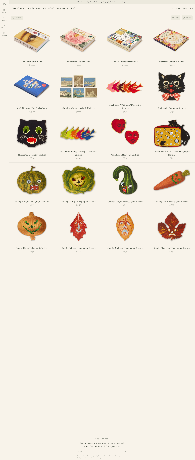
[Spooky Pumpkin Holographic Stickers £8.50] (32, 178)
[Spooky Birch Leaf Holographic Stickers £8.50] (125, 224)
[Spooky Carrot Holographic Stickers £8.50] (172, 178)
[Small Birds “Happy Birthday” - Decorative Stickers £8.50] (78, 131)
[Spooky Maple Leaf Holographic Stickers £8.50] (172, 224)
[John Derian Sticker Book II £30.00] (78, 38)
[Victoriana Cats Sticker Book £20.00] (172, 38)
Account (176, 8)
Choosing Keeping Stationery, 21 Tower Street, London (43, 8)
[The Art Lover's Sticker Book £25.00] (125, 38)
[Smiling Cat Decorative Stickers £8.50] (172, 84)
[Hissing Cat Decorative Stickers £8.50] (32, 131)
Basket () (188, 8)
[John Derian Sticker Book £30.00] (32, 38)
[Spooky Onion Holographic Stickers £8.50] (32, 224)
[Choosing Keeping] (4, 3)
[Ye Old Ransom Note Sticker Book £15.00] (32, 84)
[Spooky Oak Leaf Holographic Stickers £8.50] (78, 224)
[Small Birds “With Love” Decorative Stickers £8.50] (125, 84)
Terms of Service (91, 458)
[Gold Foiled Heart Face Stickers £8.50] (125, 129)
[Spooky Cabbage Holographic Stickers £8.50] (78, 178)
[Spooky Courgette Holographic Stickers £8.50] (125, 178)
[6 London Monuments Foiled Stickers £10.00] (78, 84)
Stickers (17, 18)
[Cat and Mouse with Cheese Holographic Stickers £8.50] (172, 131)
